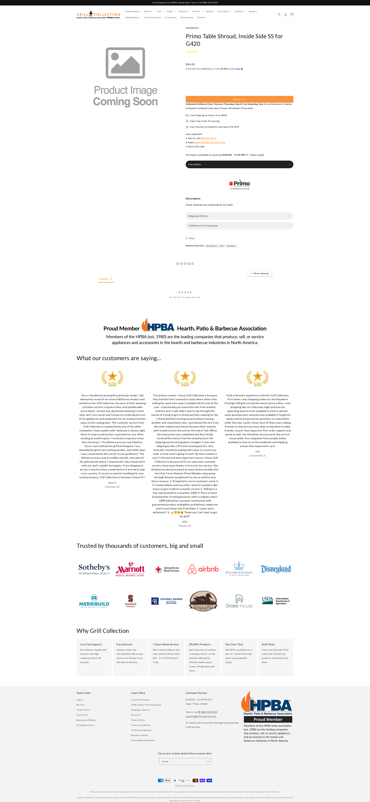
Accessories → (212, 246)
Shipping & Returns (140, 710)
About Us (135, 715)
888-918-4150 (208, 138)
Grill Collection (188, 786)
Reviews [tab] (104, 278)
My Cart (80, 705)
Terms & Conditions (141, 725)
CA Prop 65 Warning (141, 730)
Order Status (83, 710)
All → (222, 246)
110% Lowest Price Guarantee (146, 705)
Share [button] (192, 238)
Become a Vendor (139, 735)
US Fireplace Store (86, 725)
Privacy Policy (138, 720)
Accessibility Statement (143, 740)
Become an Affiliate (86, 720)
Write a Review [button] (261, 273)
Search (80, 699)
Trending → (231, 246)
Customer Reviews (140, 699)
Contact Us (82, 715)
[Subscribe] (208, 761)
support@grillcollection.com (209, 142)
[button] (133, 11)
